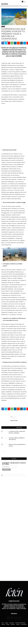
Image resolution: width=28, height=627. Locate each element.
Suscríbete (13, 624)
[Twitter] (5, 43)
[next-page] (4, 451)
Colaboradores (24, 624)
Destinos (6, 7)
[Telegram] (24, 43)
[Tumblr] (21, 43)
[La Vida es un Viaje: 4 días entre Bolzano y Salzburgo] (4, 433)
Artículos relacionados (10, 427)
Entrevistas (11, 622)
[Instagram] (12, 617)
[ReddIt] (18, 43)
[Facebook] (2, 43)
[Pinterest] (9, 43)
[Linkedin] (15, 43)
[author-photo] (14, 418)
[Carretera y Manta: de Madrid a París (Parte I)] (4, 439)
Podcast (7, 624)
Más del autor (19, 427)
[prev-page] (2, 451)
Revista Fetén (5, 41)
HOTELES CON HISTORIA (20, 622)
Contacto (18, 624)
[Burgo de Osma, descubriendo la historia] (4, 446)
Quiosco (6, 622)
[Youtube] (19, 617)
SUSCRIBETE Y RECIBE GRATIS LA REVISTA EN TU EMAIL (14, 463)
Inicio (2, 7)
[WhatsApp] (12, 43)
